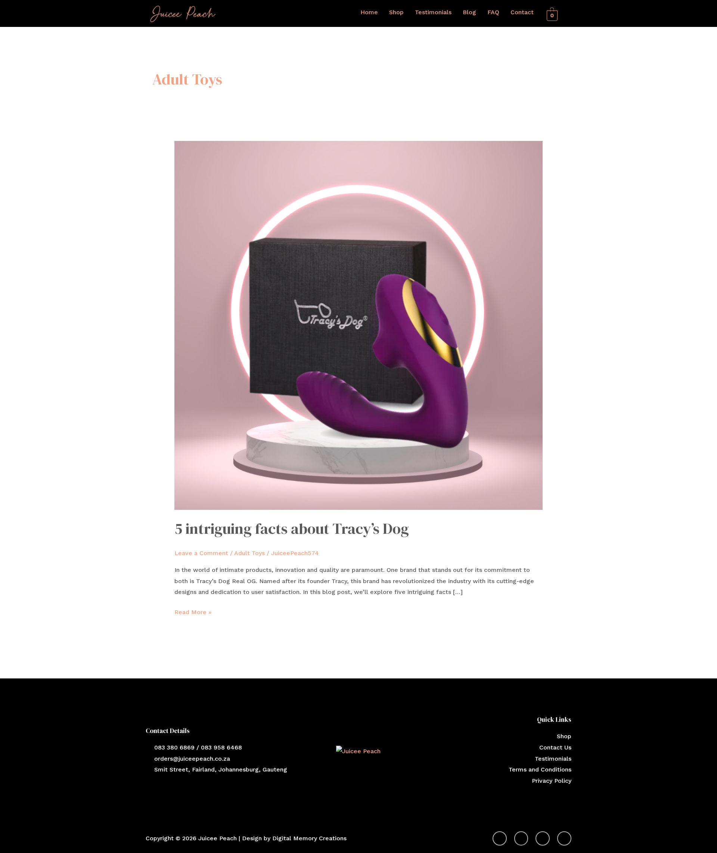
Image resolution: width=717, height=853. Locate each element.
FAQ (493, 12)
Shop (396, 12)
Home (369, 12)
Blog (469, 12)
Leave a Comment (201, 553)
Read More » (192, 611)
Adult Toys (249, 553)
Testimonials (433, 12)
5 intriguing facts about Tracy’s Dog (291, 528)
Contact (522, 12)
